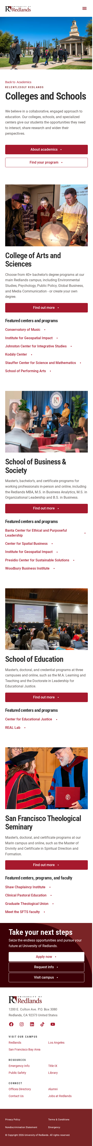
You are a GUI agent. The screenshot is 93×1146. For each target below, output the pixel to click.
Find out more (44, 308)
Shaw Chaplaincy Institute (25, 887)
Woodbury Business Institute (27, 568)
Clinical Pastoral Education (25, 895)
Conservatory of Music (22, 330)
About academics (44, 149)
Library (53, 1072)
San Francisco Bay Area (24, 1049)
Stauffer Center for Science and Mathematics (40, 363)
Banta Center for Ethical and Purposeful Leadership (36, 532)
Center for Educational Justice (28, 719)
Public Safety (17, 1072)
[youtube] (52, 1024)
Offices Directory (20, 1089)
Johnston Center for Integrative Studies (36, 346)
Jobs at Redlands (60, 1096)
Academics (18, 82)
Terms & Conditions (58, 1119)
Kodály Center (16, 354)
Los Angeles (56, 1042)
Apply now (44, 957)
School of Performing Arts (25, 371)
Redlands (15, 1042)
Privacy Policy (12, 1119)
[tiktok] (42, 1024)
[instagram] (21, 1024)
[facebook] (11, 1024)
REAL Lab (12, 728)
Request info (44, 967)
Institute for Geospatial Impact (29, 338)
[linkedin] (32, 1024)
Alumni (53, 1089)
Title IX (52, 1066)
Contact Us (16, 1096)
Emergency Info (19, 1066)
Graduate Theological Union (26, 904)
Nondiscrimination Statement (21, 1127)
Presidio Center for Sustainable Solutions (37, 560)
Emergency (54, 1127)
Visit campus (44, 977)
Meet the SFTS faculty (22, 912)
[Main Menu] (84, 8)
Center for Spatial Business (26, 544)
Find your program (44, 162)
